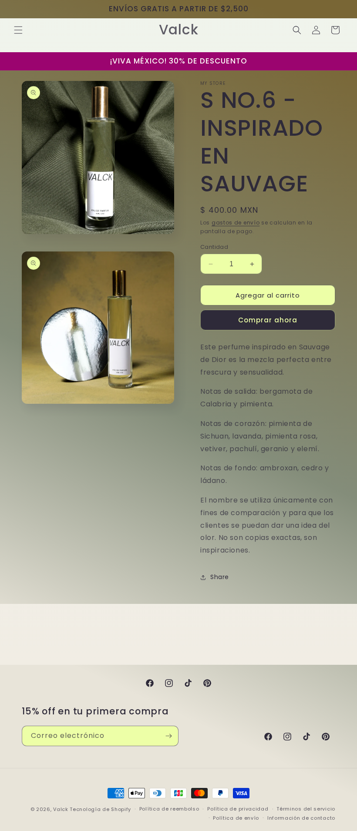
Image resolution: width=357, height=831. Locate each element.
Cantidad (214, 247)
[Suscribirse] (168, 736)
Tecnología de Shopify (100, 809)
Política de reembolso (169, 808)
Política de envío (236, 817)
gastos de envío (236, 222)
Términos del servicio (305, 808)
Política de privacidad (237, 808)
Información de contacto (301, 817)
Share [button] (219, 577)
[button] (18, 30)
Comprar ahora (267, 320)
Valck (60, 809)
